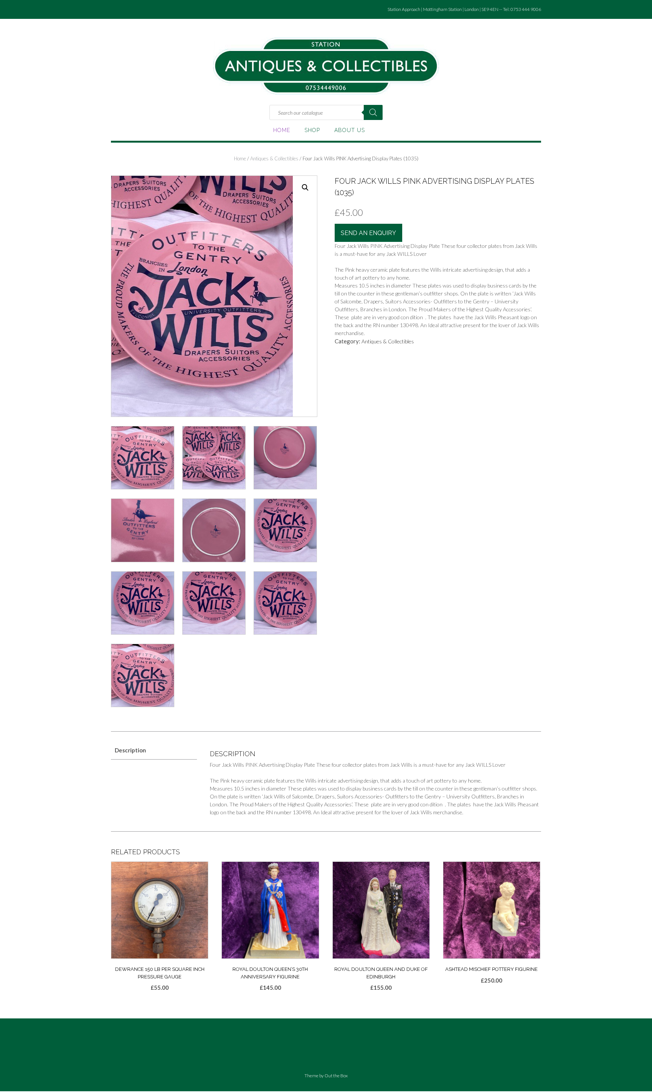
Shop (312, 130)
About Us (349, 130)
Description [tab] (130, 750)
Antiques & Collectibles (274, 158)
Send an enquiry (368, 233)
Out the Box (336, 1075)
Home (281, 130)
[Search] (373, 112)
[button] (305, 187)
